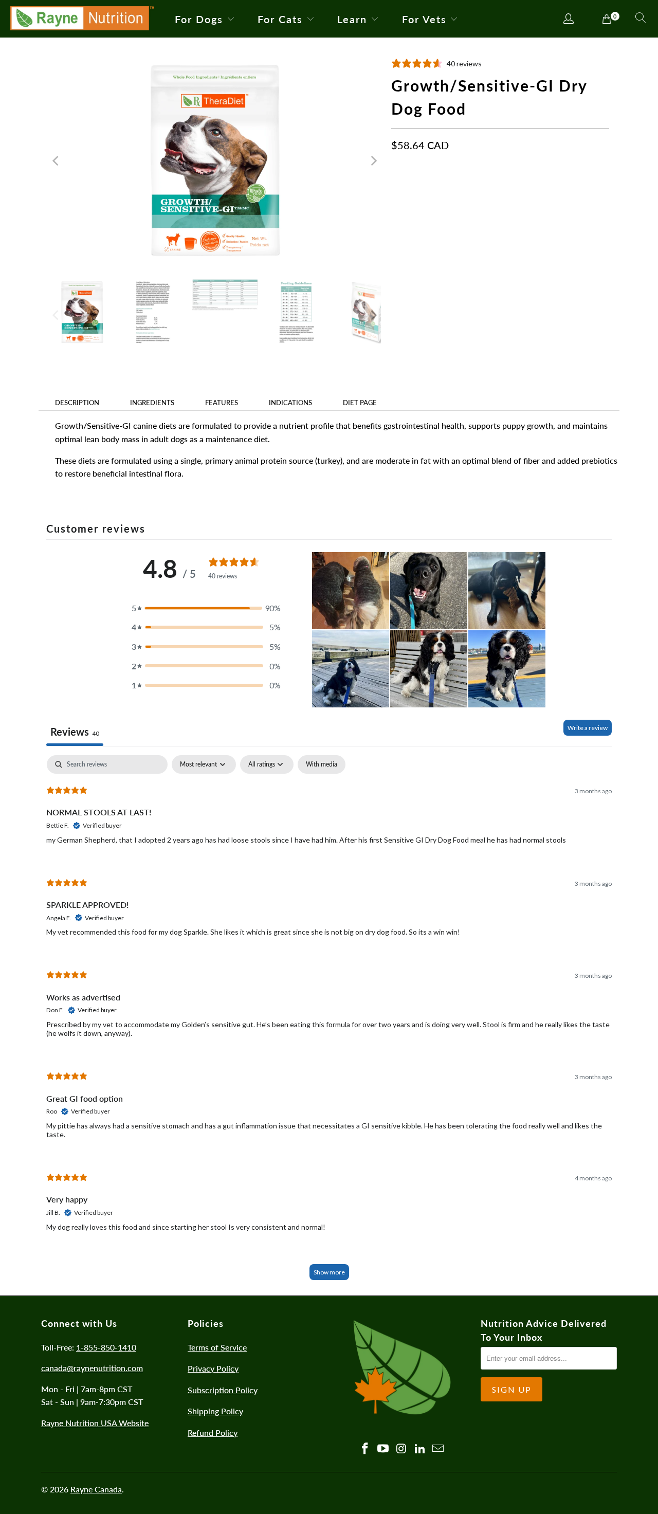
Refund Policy (212, 1432)
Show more (329, 1272)
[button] (206, 608)
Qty (397, 225)
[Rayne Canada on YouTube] (383, 1449)
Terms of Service (217, 1347)
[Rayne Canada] (82, 19)
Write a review (588, 728)
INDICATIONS (290, 402)
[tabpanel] (329, 1022)
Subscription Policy (223, 1390)
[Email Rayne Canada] (438, 1449)
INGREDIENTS (152, 402)
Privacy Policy (213, 1368)
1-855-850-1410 (106, 1347)
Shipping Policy (215, 1411)
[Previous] (56, 161)
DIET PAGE (360, 402)
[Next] (373, 161)
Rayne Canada (96, 1489)
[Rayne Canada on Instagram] (402, 1449)
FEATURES (221, 402)
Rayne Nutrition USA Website (95, 1423)
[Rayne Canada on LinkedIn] (420, 1449)
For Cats (280, 19)
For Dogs (199, 19)
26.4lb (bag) (465, 194)
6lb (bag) (413, 194)
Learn (352, 19)
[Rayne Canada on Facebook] (365, 1449)
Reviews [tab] (74, 731)
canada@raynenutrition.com (92, 1368)
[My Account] (569, 19)
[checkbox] (321, 764)
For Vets (424, 19)
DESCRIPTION (77, 402)
